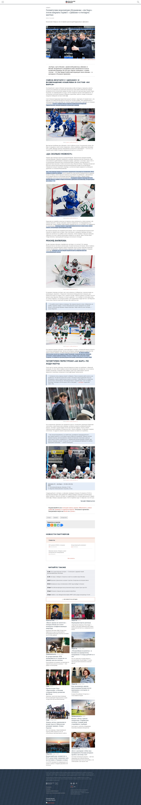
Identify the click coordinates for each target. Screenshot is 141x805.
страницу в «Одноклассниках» (64, 509)
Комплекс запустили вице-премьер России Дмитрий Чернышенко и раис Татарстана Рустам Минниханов (56, 694)
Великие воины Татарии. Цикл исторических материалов (57, 552)
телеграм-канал (67, 508)
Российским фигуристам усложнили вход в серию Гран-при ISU (67, 587)
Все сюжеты (71, 558)
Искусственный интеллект (78, 545)
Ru (71, 786)
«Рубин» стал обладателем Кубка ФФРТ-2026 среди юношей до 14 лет (68, 594)
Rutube (66, 511)
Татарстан (64, 517)
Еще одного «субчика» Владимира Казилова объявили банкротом (81, 723)
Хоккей (56, 517)
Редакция (48, 787)
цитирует (81, 382)
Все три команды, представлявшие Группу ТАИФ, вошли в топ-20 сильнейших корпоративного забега (56, 727)
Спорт (48, 7)
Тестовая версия (50, 800)
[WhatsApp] (55, 525)
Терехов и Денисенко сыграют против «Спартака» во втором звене (68, 580)
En (74, 786)
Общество (49, 754)
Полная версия (50, 798)
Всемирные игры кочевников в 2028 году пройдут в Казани (65, 584)
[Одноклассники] (52, 525)
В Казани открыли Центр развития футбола (61, 591)
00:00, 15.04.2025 (50, 18)
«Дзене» (72, 511)
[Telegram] (58, 525)
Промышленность (51, 654)
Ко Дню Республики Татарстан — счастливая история (81, 690)
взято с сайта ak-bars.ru (89, 59)
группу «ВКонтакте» (80, 508)
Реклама (48, 789)
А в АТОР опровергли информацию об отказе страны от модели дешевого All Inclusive (57, 760)
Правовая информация (52, 791)
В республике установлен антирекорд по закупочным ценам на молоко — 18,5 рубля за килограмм (57, 660)
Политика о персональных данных (55, 793)
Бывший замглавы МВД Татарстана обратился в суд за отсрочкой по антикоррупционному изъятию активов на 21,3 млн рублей (57, 629)
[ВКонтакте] (48, 525)
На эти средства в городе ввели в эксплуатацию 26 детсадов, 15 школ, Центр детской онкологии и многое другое (83, 657)
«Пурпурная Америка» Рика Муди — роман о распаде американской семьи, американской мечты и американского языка (82, 626)
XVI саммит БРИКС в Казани (57, 545)
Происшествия (50, 620)
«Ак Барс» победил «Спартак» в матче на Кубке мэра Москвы (66, 577)
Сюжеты (52, 540)
